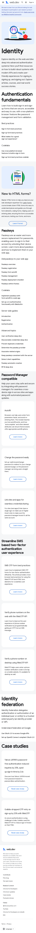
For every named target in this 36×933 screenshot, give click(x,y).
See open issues (8, 881)
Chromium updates (9, 892)
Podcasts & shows (8, 898)
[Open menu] (3, 2)
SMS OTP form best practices (17, 565)
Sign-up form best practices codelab (15, 157)
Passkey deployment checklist (13, 280)
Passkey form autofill (9, 272)
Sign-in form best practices (12, 129)
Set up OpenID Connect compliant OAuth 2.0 (18, 737)
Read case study (17, 789)
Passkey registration (9, 268)
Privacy (9, 924)
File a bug (6, 878)
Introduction (6, 316)
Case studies (7, 895)
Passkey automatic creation (12, 363)
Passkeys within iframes (10, 284)
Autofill (8, 410)
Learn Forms (27, 203)
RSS (4, 915)
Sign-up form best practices (12, 133)
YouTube (5, 909)
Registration (6, 320)
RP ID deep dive (7, 367)
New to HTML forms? (16, 194)
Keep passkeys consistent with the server (17, 355)
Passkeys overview (8, 264)
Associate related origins (11, 352)
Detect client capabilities (11, 359)
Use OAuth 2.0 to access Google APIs (15, 733)
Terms (3, 924)
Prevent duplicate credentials (12, 344)
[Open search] (22, 2)
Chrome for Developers (10, 889)
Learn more (17, 437)
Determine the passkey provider (14, 348)
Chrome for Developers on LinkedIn (13, 912)
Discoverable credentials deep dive (15, 340)
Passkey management (9, 276)
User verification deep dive (12, 336)
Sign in (31, 2)
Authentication (7, 324)
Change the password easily (17, 457)
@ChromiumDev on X (9, 906)
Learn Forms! (18, 224)
